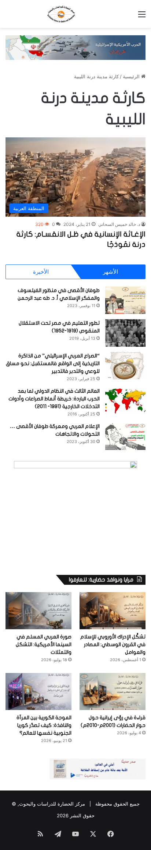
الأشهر (110, 271)
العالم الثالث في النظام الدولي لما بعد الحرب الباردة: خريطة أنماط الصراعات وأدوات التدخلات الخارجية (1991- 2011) (54, 398)
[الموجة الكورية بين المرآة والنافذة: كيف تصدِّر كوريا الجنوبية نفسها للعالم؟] (38, 691)
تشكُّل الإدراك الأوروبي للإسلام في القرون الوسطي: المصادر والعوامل (113, 644)
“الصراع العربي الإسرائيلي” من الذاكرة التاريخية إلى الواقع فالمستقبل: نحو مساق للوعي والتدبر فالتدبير (53, 363)
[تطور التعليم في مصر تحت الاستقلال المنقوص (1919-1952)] (125, 333)
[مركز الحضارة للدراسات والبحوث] (75, 14)
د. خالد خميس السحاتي (119, 224)
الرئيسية (132, 76)
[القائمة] (142, 16)
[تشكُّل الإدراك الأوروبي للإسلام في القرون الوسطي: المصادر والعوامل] (113, 610)
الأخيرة (41, 271)
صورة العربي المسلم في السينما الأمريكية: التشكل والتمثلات (43, 644)
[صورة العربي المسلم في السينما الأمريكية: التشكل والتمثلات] (38, 610)
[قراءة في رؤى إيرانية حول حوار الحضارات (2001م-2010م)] (113, 691)
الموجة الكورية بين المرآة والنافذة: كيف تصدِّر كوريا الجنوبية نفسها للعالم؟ (43, 725)
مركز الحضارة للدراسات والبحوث (52, 804)
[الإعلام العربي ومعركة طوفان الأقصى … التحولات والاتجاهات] (125, 436)
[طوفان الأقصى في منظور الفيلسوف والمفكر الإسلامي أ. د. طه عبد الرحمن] (125, 300)
